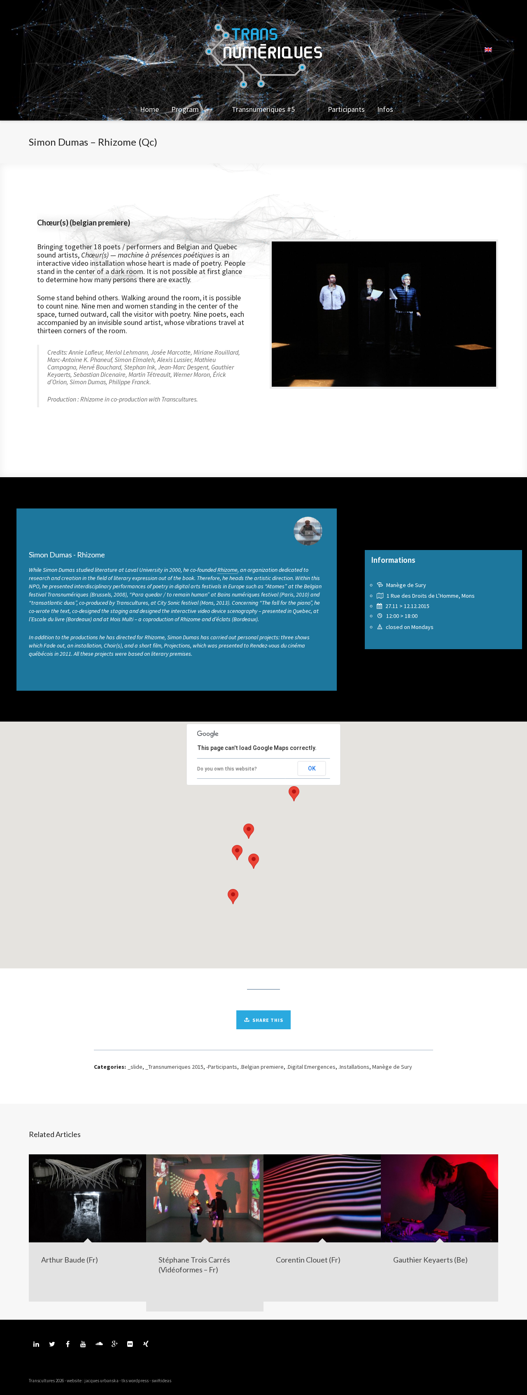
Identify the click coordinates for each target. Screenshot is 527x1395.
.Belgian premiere (262, 1066)
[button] (294, 793)
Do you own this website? (227, 769)
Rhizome (227, 569)
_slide (135, 1066)
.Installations (353, 1066)
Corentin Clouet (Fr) (308, 1259)
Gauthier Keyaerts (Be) (430, 1259)
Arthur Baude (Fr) (69, 1259)
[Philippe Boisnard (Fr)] (484, 697)
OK (312, 768)
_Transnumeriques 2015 (174, 1066)
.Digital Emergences (311, 1066)
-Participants (221, 1066)
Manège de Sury (392, 1066)
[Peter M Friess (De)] (39, 697)
